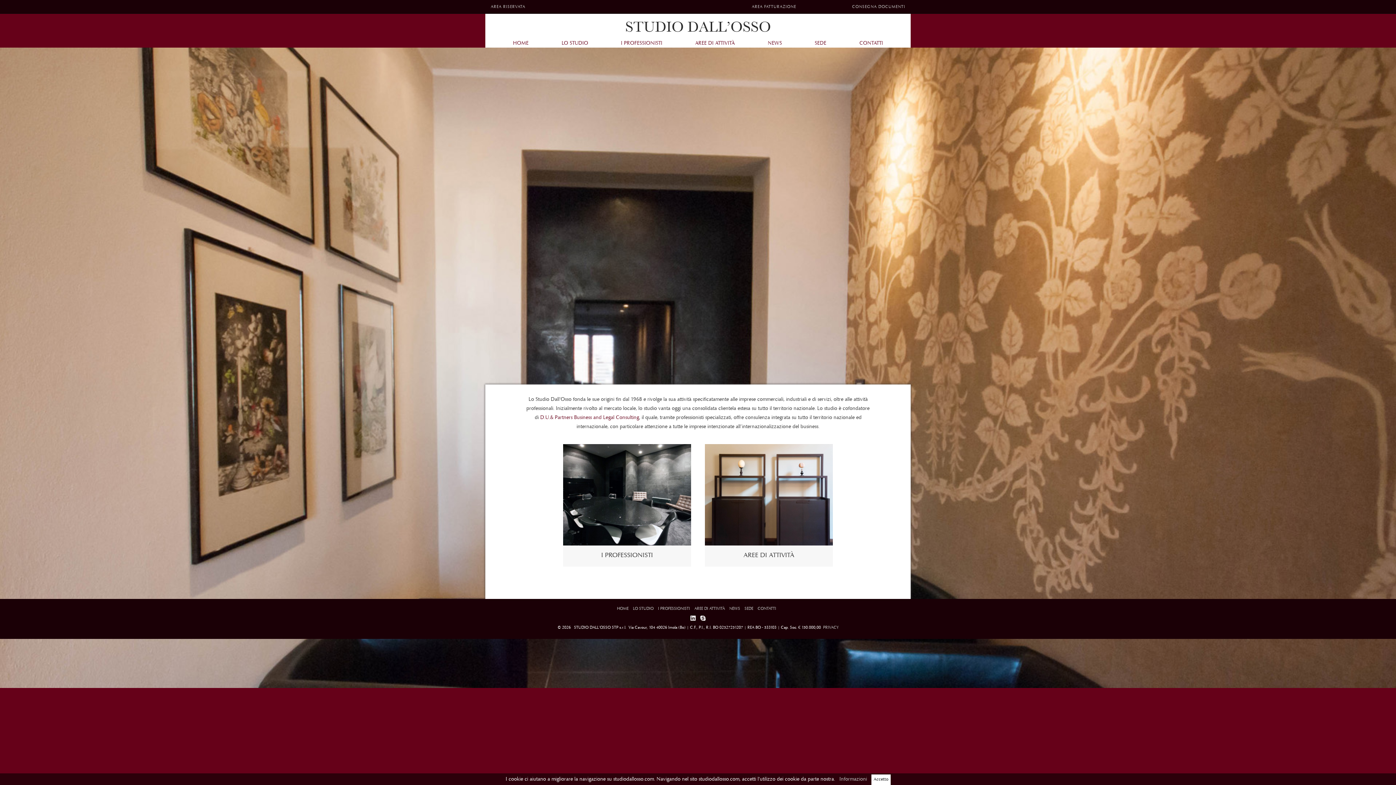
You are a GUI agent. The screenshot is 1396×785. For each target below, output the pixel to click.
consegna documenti (878, 7)
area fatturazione (774, 7)
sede (820, 43)
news (775, 43)
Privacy (830, 628)
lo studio (575, 43)
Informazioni (853, 779)
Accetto (881, 779)
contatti (871, 43)
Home (521, 43)
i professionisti (641, 43)
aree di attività (715, 43)
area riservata (508, 7)
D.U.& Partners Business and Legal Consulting (589, 417)
